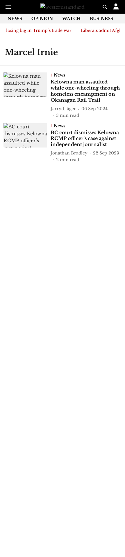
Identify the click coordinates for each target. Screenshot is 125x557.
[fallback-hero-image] (27, 95)
